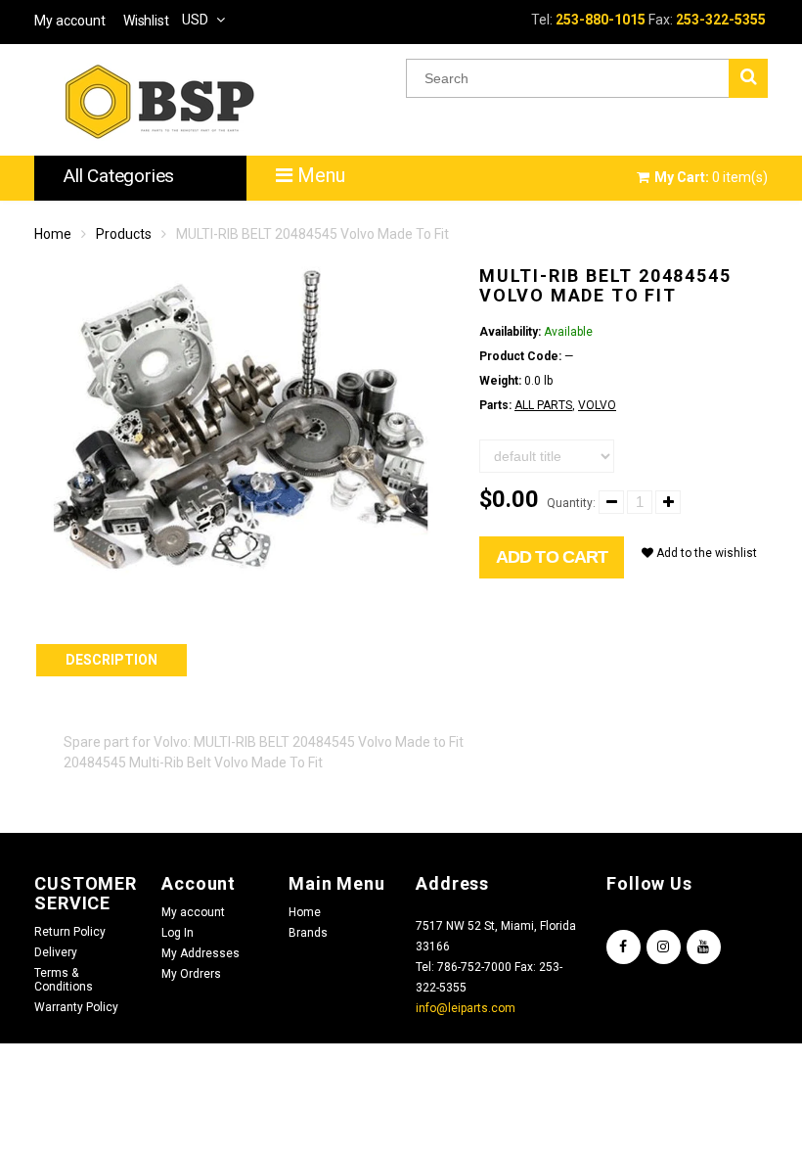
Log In (177, 933)
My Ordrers (191, 974)
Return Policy (70, 932)
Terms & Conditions (63, 979)
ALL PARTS (543, 405)
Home (52, 234)
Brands (308, 933)
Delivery (55, 952)
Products (124, 234)
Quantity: (571, 503)
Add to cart (551, 557)
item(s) (711, 177)
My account (193, 912)
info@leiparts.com (465, 1008)
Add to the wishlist (705, 553)
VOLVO (597, 405)
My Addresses (200, 953)
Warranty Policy (76, 1007)
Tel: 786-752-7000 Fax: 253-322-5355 (489, 977)
